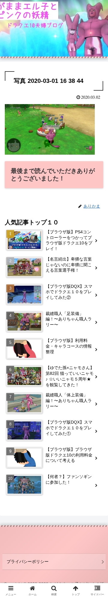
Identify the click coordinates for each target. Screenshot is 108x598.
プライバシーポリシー (28, 561)
